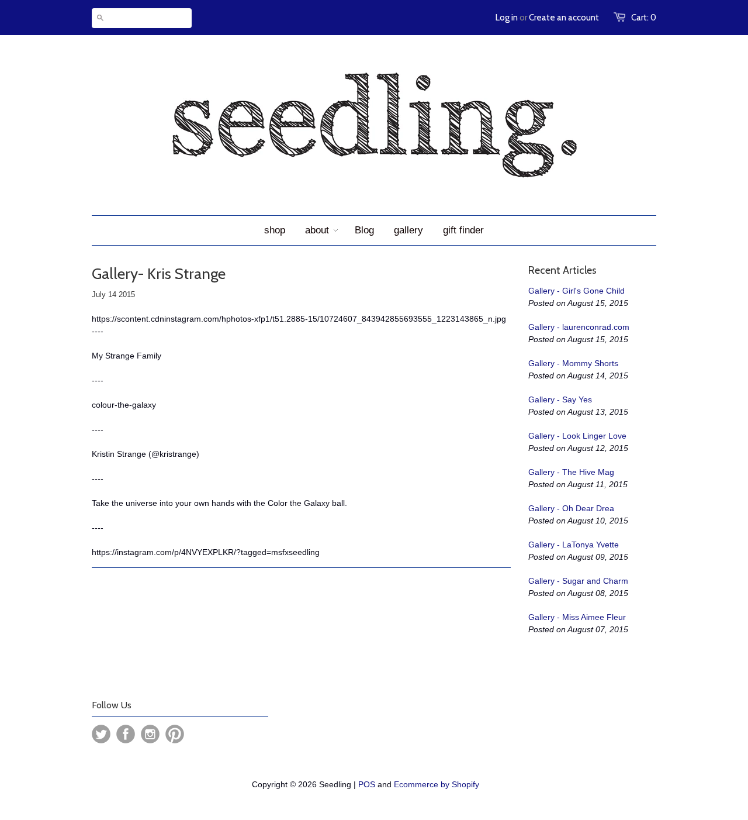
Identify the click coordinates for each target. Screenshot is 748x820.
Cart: (643, 17)
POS (366, 784)
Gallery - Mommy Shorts (573, 363)
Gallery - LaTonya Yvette (573, 544)
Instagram (150, 734)
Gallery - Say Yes (560, 399)
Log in (507, 17)
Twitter (101, 734)
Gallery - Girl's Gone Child (576, 290)
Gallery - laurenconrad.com (578, 327)
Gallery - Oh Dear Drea (571, 508)
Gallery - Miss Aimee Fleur (577, 617)
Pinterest (174, 734)
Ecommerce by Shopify (436, 784)
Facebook (125, 734)
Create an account (564, 17)
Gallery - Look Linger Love (577, 435)
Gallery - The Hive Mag (571, 472)
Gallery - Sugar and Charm (578, 580)
